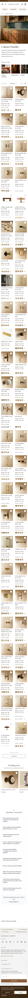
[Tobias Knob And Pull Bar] (7, 200)
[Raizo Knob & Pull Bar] (21, 488)
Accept (20, 992)
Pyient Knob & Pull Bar (19, 630)
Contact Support (13, 901)
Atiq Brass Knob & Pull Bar (6, 288)
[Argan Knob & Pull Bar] (21, 649)
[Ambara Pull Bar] (21, 542)
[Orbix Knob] (21, 334)
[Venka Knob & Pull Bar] (21, 280)
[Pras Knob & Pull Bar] (21, 173)
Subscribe (14, 980)
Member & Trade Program (7, 956)
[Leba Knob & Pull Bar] (21, 307)
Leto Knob (4, 261)
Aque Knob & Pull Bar (5, 315)
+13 (24, 271)
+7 (24, 137)
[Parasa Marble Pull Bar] (7, 542)
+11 (24, 244)
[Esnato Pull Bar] (7, 488)
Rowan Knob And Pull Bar (19, 234)
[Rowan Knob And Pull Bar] (21, 227)
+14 (24, 325)
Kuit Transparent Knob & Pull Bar (7, 709)
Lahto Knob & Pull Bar (19, 444)
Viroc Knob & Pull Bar (5, 390)
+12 (10, 163)
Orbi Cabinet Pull (21, 364)
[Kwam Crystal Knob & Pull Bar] (7, 227)
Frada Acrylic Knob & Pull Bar (6, 630)
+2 (10, 217)
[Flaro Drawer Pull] (7, 569)
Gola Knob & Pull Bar (5, 181)
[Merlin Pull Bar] (7, 334)
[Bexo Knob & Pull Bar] (21, 596)
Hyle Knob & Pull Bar (7, 417)
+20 (10, 613)
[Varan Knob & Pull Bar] (7, 357)
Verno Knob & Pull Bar (19, 100)
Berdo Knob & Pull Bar (19, 390)
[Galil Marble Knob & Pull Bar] (21, 461)
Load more (14, 756)
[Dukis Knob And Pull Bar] (7, 146)
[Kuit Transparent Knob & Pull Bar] (7, 701)
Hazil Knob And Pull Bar (6, 657)
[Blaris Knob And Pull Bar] (21, 146)
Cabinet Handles (9, 13)
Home (2, 13)
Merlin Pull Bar (6, 341)
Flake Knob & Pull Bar (5, 736)
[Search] (5, 4)
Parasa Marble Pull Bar (6, 550)
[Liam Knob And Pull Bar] (21, 253)
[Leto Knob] (7, 253)
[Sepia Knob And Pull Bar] (21, 569)
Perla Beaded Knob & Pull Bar (6, 684)
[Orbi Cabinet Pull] (21, 357)
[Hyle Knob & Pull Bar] (7, 409)
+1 (24, 532)
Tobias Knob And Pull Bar (6, 208)
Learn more (4, 995)
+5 (24, 719)
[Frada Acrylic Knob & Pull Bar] (7, 622)
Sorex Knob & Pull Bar (19, 684)
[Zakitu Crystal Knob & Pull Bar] (21, 200)
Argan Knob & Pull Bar (20, 657)
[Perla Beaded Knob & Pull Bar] (7, 676)
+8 (10, 137)
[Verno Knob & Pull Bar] (21, 92)
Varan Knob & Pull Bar (5, 365)
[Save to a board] (11, 88)
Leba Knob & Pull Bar (20, 315)
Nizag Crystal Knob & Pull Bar (6, 127)
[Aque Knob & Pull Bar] (7, 307)
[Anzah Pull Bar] (21, 728)
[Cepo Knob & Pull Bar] (7, 596)
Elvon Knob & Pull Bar (5, 523)
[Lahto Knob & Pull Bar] (21, 436)
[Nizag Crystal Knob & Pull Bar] (7, 119)
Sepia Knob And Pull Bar (20, 577)
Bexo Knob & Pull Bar (21, 603)
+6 (24, 506)
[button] (25, 4)
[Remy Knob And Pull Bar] (7, 461)
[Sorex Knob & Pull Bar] (21, 676)
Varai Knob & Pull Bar (19, 127)
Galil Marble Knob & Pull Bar (20, 469)
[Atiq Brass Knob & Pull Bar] (7, 280)
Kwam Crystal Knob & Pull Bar (6, 234)
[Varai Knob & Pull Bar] (21, 119)
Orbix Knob (19, 341)
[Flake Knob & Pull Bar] (7, 728)
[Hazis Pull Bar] (7, 436)
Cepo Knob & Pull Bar (7, 603)
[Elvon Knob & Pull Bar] (7, 515)
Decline (8, 992)
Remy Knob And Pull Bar (6, 469)
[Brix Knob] (21, 409)
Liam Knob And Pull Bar (20, 261)
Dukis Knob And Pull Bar (6, 154)
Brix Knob (18, 416)
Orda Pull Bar (20, 708)
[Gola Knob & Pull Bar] (7, 173)
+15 (10, 244)
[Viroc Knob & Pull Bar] (7, 382)
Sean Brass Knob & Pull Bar (6, 100)
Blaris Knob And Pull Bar (20, 154)
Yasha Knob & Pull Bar (19, 523)
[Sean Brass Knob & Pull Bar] (7, 92)
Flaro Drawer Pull (6, 577)
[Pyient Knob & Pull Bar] (21, 622)
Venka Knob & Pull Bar (19, 288)
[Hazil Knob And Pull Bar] (7, 649)
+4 (10, 452)
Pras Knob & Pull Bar (20, 181)
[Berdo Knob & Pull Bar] (21, 382)
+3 (10, 110)
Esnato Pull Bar (6, 495)
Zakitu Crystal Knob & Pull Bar (20, 208)
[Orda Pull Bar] (21, 701)
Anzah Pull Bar (20, 735)
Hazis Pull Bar (6, 443)
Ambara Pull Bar (20, 549)
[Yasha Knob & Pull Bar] (21, 515)
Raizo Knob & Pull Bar (19, 496)
